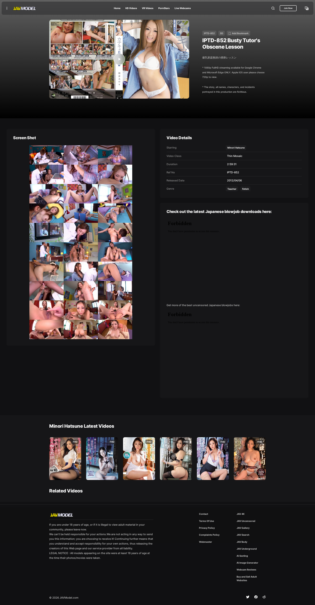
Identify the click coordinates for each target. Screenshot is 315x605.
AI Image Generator (247, 562)
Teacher (231, 188)
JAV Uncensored (246, 521)
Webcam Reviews (246, 569)
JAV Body (242, 541)
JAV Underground (247, 548)
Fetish (245, 188)
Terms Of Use (206, 521)
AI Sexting (242, 555)
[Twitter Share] (247, 597)
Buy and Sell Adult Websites (247, 578)
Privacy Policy (207, 527)
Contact (203, 513)
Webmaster (205, 541)
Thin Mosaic (234, 156)
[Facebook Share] (256, 597)
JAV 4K (241, 513)
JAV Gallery (243, 527)
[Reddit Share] (264, 597)
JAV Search (243, 534)
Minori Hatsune (236, 147)
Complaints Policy (209, 534)
